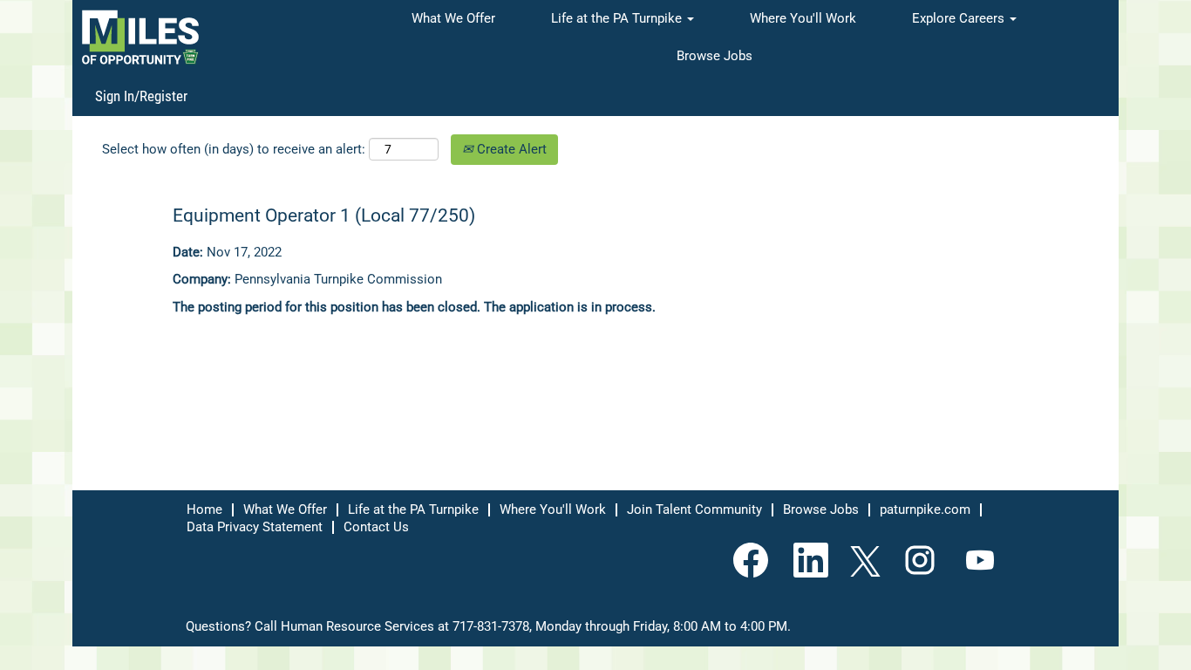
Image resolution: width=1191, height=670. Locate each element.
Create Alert (510, 149)
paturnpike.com (925, 509)
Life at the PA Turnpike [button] (618, 18)
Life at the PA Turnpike (413, 509)
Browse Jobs (714, 56)
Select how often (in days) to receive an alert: (233, 149)
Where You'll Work (803, 18)
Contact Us (376, 527)
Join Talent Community (694, 509)
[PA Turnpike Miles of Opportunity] (140, 37)
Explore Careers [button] (960, 18)
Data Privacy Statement (255, 527)
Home (204, 509)
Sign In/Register (141, 96)
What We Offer (453, 18)
